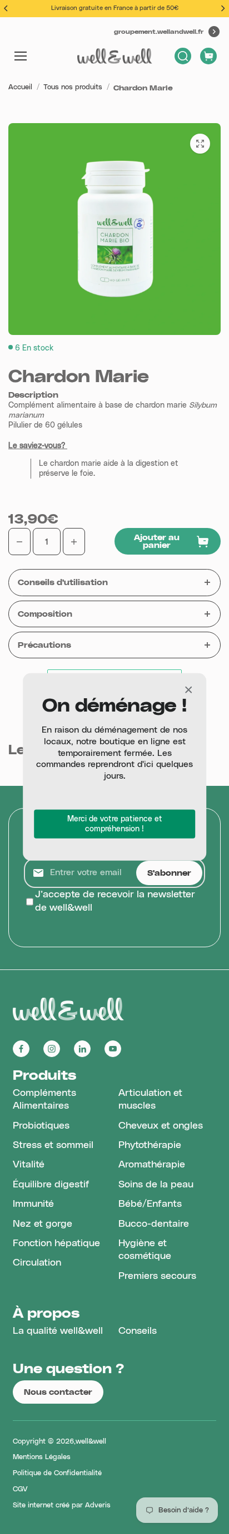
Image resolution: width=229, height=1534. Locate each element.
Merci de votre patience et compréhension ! (114, 824)
